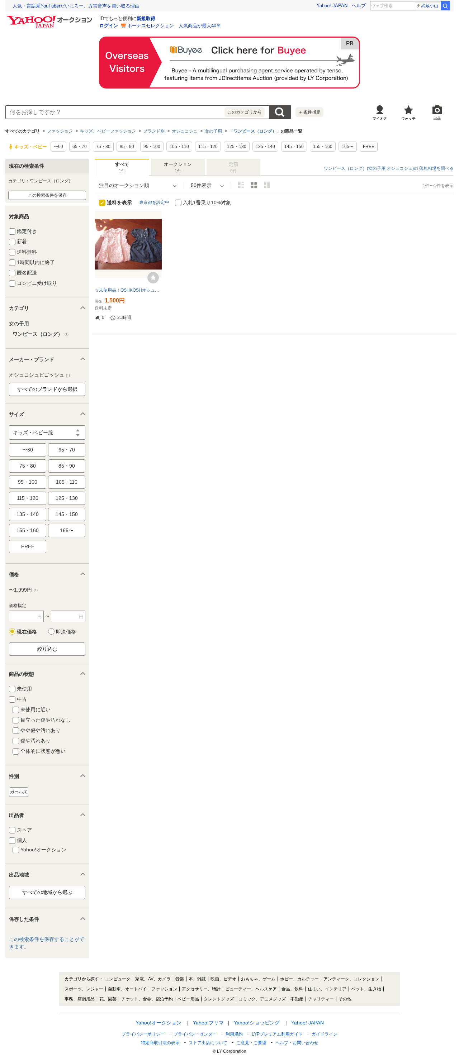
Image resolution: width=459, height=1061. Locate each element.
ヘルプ (359, 5)
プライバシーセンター (195, 1034)
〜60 (27, 450)
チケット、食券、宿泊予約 (147, 999)
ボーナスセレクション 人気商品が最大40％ (174, 25)
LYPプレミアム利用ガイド (277, 1034)
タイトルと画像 (241, 185)
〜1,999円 (23, 590)
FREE (27, 546)
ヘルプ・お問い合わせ (296, 1042)
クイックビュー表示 (267, 185)
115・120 (27, 498)
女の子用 (213, 131)
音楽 (179, 978)
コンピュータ (118, 978)
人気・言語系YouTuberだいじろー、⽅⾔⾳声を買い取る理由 (76, 6)
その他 (345, 999)
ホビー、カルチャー (299, 978)
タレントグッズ (219, 999)
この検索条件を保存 (47, 195)
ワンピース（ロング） (254, 131)
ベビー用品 (188, 999)
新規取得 (146, 18)
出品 (437, 118)
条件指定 (309, 112)
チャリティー (321, 999)
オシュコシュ (185, 131)
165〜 (67, 530)
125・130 (67, 498)
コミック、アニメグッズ (262, 999)
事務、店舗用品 (80, 999)
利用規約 (234, 1034)
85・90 (66, 466)
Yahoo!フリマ (208, 1023)
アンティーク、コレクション (351, 978)
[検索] (445, 5)
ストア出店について (208, 1042)
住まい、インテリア (327, 988)
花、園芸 (108, 999)
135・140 (27, 514)
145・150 (67, 514)
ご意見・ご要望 (251, 1042)
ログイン (108, 25)
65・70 (66, 450)
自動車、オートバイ (127, 988)
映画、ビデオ (223, 978)
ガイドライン (324, 1034)
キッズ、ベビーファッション (108, 131)
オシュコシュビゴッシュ (39, 375)
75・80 (27, 466)
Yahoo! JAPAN (332, 5)
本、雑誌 (197, 978)
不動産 (296, 999)
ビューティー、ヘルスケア (251, 988)
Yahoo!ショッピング (257, 1023)
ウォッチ (408, 118)
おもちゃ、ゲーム (258, 978)
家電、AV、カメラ (153, 978)
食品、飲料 (292, 988)
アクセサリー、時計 (201, 988)
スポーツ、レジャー (84, 988)
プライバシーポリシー (143, 1034)
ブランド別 (154, 131)
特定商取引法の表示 (160, 1042)
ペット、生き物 (366, 988)
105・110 (66, 482)
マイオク (380, 118)
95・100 (27, 482)
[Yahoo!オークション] (50, 17)
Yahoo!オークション (158, 1023)
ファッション (60, 131)
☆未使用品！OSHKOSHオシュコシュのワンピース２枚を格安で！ (128, 290)
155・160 (27, 530)
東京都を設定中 (154, 202)
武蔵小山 (429, 5)
